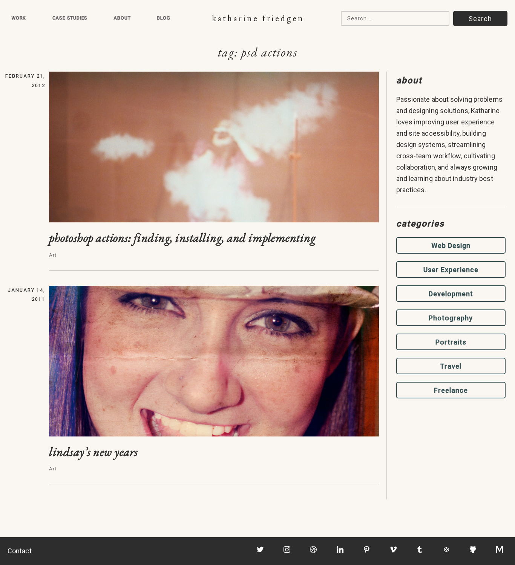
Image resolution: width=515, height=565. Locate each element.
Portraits (450, 342)
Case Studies (70, 18)
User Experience (450, 270)
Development (451, 294)
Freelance (451, 390)
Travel (450, 366)
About (121, 18)
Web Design (451, 246)
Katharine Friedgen (258, 18)
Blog (163, 18)
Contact (20, 551)
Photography (451, 318)
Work (18, 18)
